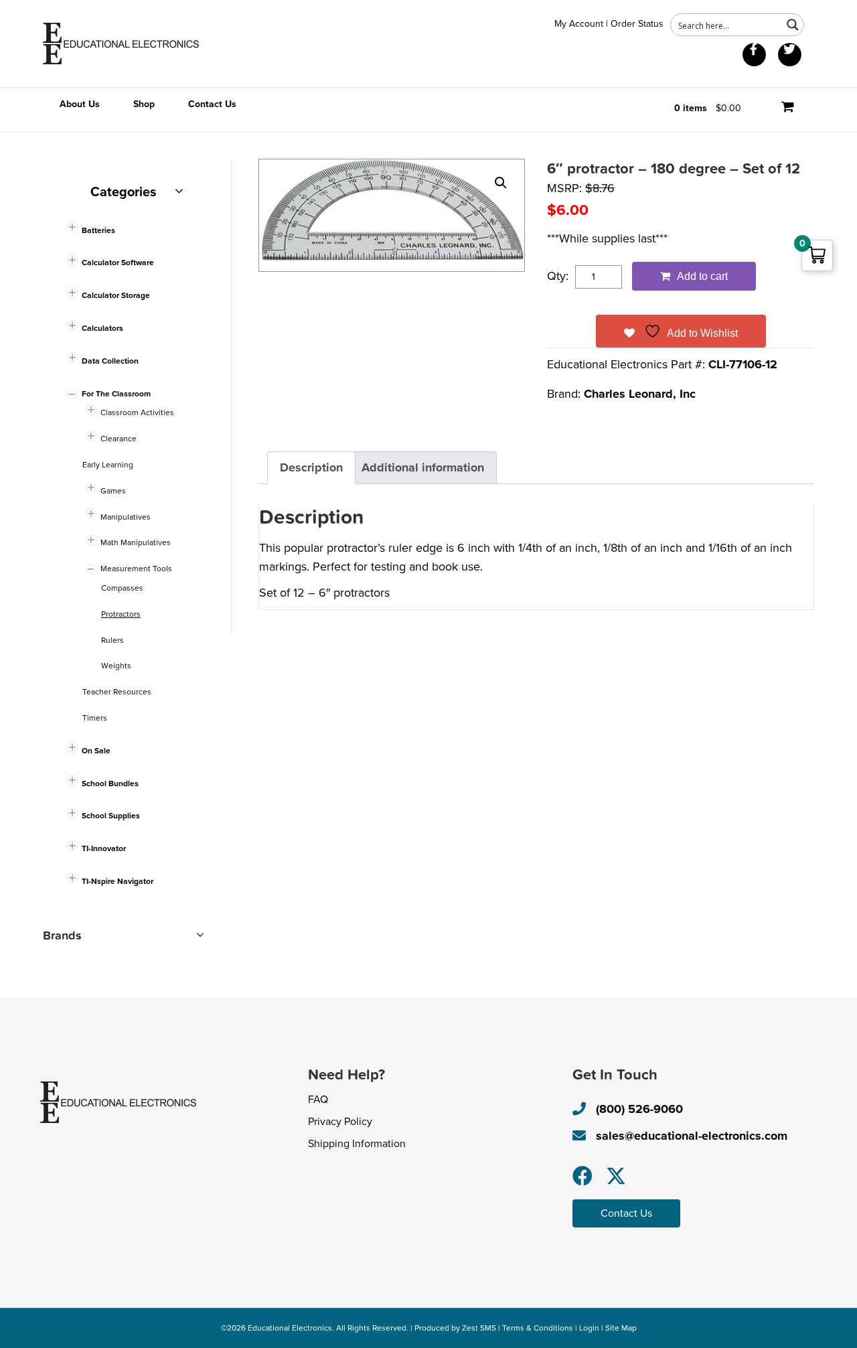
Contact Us (212, 104)
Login (589, 1328)
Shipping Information (357, 1143)
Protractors (121, 614)
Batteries (98, 230)
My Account (578, 23)
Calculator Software (118, 262)
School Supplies (111, 815)
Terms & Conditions (537, 1328)
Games (113, 491)
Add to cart (702, 276)
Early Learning (107, 464)
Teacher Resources (116, 691)
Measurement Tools (136, 568)
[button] (501, 183)
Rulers (112, 640)
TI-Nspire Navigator (117, 881)
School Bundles (110, 783)
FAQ (318, 1099)
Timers (94, 718)
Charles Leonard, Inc (640, 393)
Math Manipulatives (135, 542)
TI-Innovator (104, 848)
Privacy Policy (340, 1121)
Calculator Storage (116, 295)
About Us (80, 104)
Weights (116, 665)
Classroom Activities (137, 412)
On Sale (96, 750)
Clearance (118, 438)
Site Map (621, 1328)
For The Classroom (116, 393)
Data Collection (110, 361)
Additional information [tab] (423, 467)
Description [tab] (311, 467)
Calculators (102, 328)
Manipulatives (125, 517)
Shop (144, 104)
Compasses (122, 588)
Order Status (637, 23)
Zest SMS (479, 1328)
